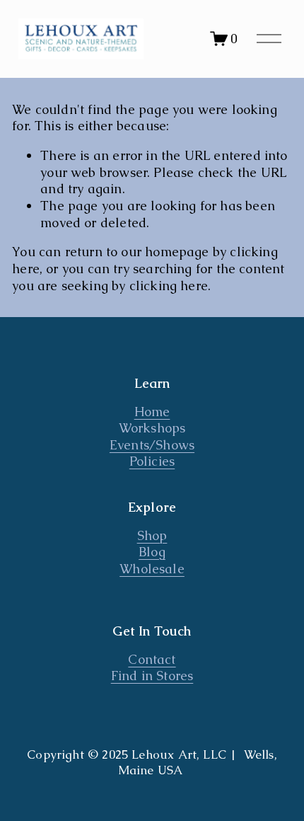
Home (152, 411)
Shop (152, 535)
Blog (152, 552)
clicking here (168, 285)
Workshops (152, 428)
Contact (151, 659)
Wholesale (152, 569)
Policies (152, 461)
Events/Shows (152, 445)
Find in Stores (152, 675)
